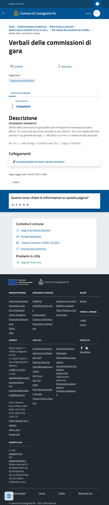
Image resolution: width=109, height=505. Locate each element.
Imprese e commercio (66, 301)
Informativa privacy (65, 348)
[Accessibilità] (9, 496)
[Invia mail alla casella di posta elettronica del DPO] (16, 454)
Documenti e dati (17, 305)
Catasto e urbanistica (42, 319)
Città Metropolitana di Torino (43, 369)
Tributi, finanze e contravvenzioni (66, 313)
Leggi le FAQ (62, 373)
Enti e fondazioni (17, 310)
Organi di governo (17, 315)
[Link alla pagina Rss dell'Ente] (87, 348)
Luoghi (83, 320)
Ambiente (37, 301)
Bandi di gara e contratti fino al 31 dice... (29, 30)
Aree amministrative (18, 301)
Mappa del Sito (85, 493)
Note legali (61, 353)
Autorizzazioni (39, 315)
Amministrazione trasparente (32, 26)
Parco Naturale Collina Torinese (42, 392)
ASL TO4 (37, 380)
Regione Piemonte (16, 3)
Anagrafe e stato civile (43, 308)
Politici (12, 328)
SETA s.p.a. (38, 376)
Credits (61, 493)
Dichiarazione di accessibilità (66, 360)
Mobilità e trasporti (65, 305)
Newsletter (85, 352)
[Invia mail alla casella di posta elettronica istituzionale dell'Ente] (19, 380)
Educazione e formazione (42, 326)
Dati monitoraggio (17, 493)
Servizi (42, 493)
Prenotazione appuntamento (66, 385)
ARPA (35, 385)
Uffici (11, 333)
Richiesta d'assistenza (66, 392)
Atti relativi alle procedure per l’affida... (71, 30)
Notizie (83, 301)
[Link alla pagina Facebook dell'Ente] (81, 348)
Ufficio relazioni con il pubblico (19, 423)
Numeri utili (14, 434)
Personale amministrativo (18, 322)
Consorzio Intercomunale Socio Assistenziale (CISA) (42, 353)
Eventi (83, 324)
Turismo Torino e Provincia (43, 401)
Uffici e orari (14, 429)
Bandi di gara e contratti (62, 26)
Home (11, 26)
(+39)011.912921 (17, 369)
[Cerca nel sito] (95, 13)
